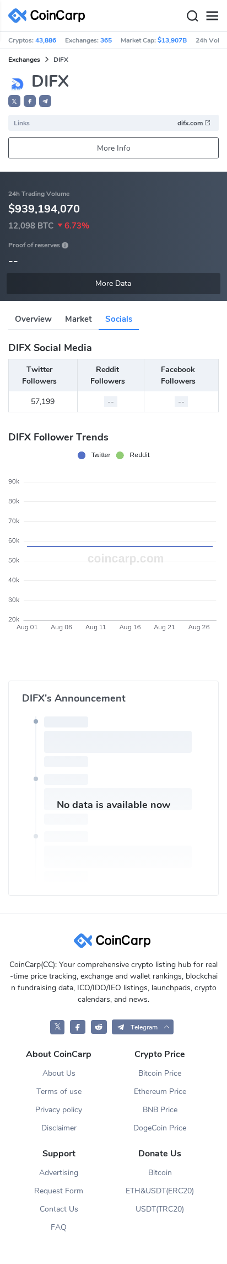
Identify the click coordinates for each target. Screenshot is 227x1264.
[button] (30, 101)
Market (78, 319)
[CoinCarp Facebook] (78, 1027)
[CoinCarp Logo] (49, 16)
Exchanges (24, 59)
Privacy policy (58, 1109)
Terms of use (59, 1091)
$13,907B (172, 40)
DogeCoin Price (159, 1128)
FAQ (59, 1227)
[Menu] (212, 16)
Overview (33, 319)
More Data (113, 283)
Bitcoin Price (159, 1073)
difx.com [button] (190, 123)
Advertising (58, 1172)
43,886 (45, 40)
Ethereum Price (160, 1091)
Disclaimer (59, 1128)
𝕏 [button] (14, 101)
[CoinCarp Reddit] (99, 1027)
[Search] (192, 16)
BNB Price (160, 1109)
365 (106, 40)
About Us (58, 1073)
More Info (114, 148)
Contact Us (59, 1209)
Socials (118, 319)
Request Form (58, 1191)
